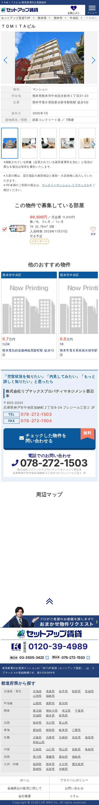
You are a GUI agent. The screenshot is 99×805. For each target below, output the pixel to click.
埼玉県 (66, 710)
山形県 (37, 696)
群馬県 (63, 715)
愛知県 (37, 730)
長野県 (50, 703)
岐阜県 (63, 730)
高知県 (63, 756)
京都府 (63, 737)
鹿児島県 (78, 764)
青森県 (50, 691)
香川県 (37, 756)
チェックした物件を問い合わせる (58, 437)
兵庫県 (50, 737)
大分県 (63, 764)
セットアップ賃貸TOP (16, 18)
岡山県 (63, 749)
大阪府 (37, 737)
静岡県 (50, 730)
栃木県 (50, 715)
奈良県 (76, 737)
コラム (74, 796)
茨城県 (37, 715)
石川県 (50, 722)
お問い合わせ (74, 788)
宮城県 (89, 691)
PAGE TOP (49, 601)
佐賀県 (50, 769)
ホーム (24, 780)
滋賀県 (89, 737)
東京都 (37, 710)
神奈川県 (52, 710)
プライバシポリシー (74, 780)
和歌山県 (39, 742)
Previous (7, 60)
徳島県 (76, 756)
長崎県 (37, 769)
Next (92, 60)
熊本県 (42, 18)
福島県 (50, 696)
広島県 (37, 749)
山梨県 (37, 703)
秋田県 (76, 691)
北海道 (37, 691)
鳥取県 (76, 749)
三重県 (76, 730)
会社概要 (24, 796)
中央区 (74, 18)
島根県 (89, 749)
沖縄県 (63, 769)
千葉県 (79, 710)
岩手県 (63, 691)
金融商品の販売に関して (24, 788)
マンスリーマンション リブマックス (65, 185)
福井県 (37, 722)
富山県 (63, 722)
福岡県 (37, 764)
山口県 (50, 749)
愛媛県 (50, 756)
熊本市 (58, 18)
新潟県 (63, 703)
